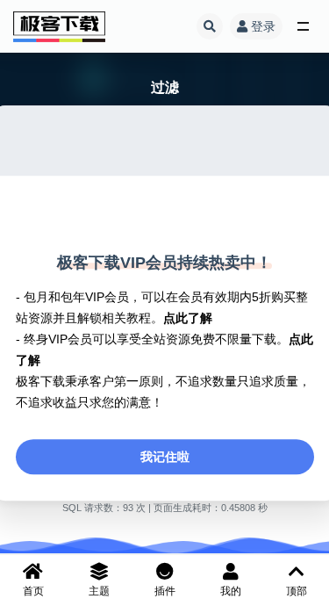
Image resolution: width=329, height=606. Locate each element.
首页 (33, 591)
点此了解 (187, 318)
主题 (99, 591)
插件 (164, 591)
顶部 (296, 591)
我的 (230, 591)
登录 (263, 26)
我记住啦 (165, 457)
